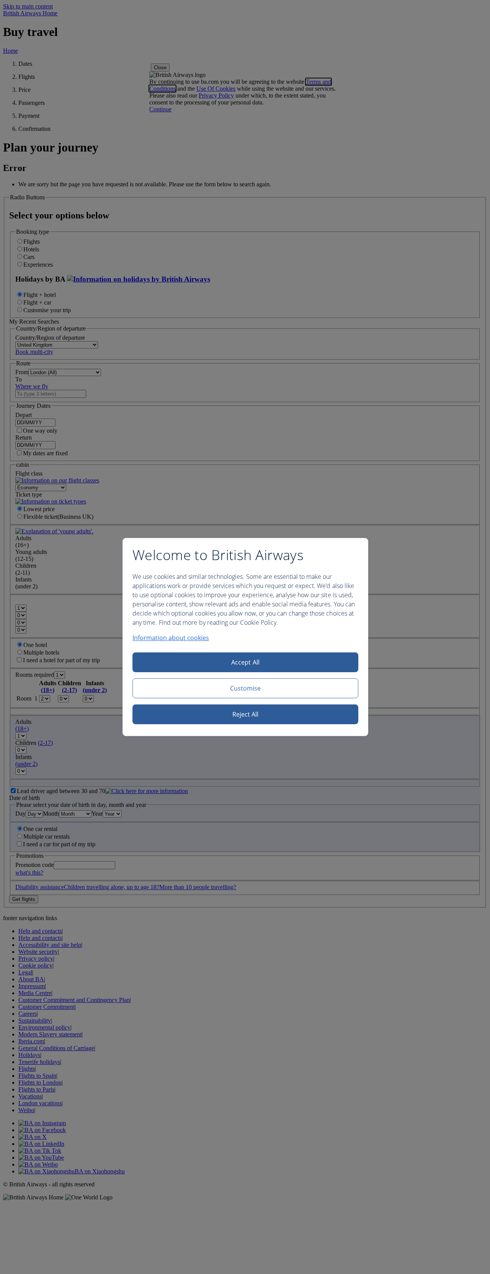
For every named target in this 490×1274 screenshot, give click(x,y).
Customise (245, 688)
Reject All (245, 714)
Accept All (245, 662)
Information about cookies (170, 638)
